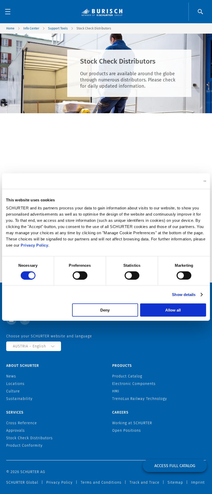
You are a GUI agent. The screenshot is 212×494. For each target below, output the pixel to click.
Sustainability (19, 399)
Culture (13, 391)
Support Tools (58, 28)
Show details (183, 294)
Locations (15, 384)
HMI (115, 391)
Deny (105, 310)
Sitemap (175, 482)
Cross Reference (21, 423)
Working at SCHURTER (132, 423)
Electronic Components (134, 384)
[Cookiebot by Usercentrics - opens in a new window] (183, 181)
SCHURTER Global (22, 482)
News (11, 376)
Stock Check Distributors (29, 438)
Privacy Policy (34, 245)
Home (10, 28)
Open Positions (126, 430)
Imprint (198, 482)
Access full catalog (174, 465)
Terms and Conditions (101, 482)
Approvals (15, 430)
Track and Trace (145, 482)
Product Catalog (127, 376)
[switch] (80, 275)
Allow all (173, 310)
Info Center (31, 28)
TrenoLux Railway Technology (139, 399)
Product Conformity (24, 445)
